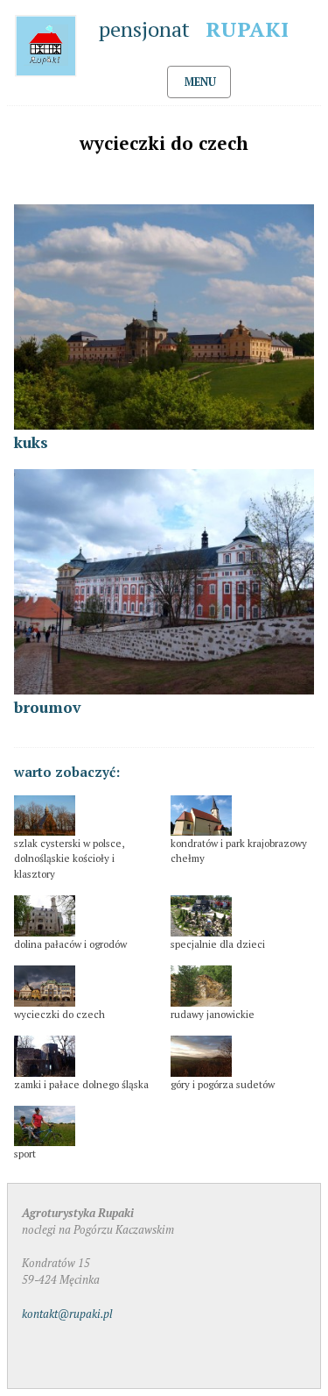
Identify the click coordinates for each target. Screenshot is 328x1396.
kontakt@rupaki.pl (67, 1314)
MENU (200, 82)
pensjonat (194, 29)
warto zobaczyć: (67, 771)
